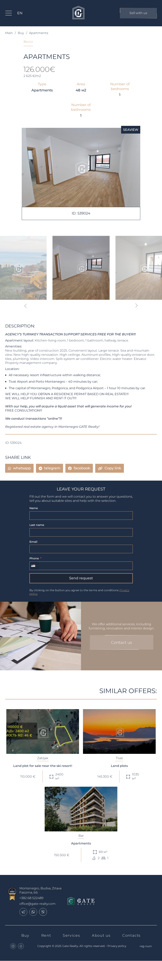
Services (71, 935)
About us (101, 935)
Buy (21, 33)
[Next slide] (137, 306)
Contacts (131, 935)
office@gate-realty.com (37, 904)
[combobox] (34, 566)
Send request (81, 578)
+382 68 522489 (31, 898)
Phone (34, 558)
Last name (36, 525)
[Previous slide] (25, 306)
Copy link (113, 468)
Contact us (121, 642)
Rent (46, 935)
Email (33, 542)
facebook (82, 468)
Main (9, 33)
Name (33, 508)
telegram (52, 468)
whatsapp (22, 468)
